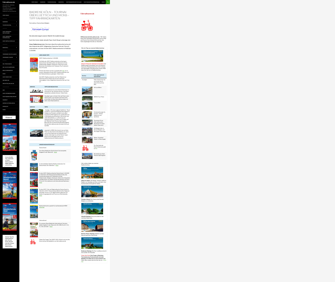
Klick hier (41, 207)
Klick (55, 152)
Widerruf (5, 99)
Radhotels (61, 2)
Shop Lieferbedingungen (9, 93)
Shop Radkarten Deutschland (73, 2)
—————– (5, 18)
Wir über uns (6, 80)
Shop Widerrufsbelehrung (9, 96)
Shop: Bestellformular (9, 41)
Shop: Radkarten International (7, 37)
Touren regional (52, 2)
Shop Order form (7, 77)
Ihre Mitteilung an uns (8, 83)
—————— (5, 44)
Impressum (5, 106)
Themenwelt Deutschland (9, 54)
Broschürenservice (8, 70)
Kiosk (4, 73)
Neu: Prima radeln (7, 63)
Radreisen (42, 2)
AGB (4, 90)
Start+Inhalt (34, 2)
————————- (6, 86)
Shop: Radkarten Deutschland (7, 32)
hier (63, 70)
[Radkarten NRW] (34, 211)
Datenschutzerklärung (9, 103)
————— (5, 60)
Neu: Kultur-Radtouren (8, 67)
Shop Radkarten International (91, 2)
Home (103, 2)
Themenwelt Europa (8, 57)
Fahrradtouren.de (9, 2)
